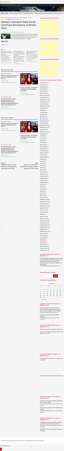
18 (47, 293)
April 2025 (42, 116)
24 (44, 295)
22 (60, 293)
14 (57, 291)
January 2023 (43, 174)
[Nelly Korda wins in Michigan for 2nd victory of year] (32, 56)
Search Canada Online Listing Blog (17, 32)
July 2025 (42, 110)
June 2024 (42, 138)
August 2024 (43, 133)
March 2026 (42, 93)
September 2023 (43, 157)
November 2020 (43, 227)
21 (57, 293)
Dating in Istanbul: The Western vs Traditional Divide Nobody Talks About (29, 89)
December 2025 (43, 99)
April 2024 (42, 142)
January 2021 (43, 223)
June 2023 (42, 163)
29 (60, 295)
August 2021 (43, 208)
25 (47, 295)
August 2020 (43, 233)
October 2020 (43, 229)
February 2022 (43, 197)
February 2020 (43, 246)
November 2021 (43, 201)
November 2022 (43, 178)
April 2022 (42, 193)
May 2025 (42, 114)
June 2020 (42, 237)
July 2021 (42, 210)
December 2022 (43, 176)
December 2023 (43, 150)
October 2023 (43, 155)
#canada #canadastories (5, 17)
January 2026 (43, 97)
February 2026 (43, 95)
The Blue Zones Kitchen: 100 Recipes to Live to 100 (51, 329)
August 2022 (43, 184)
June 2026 (42, 87)
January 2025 (43, 123)
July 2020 (42, 235)
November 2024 (43, 127)
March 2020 (42, 244)
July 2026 (42, 85)
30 (40, 297)
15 (60, 291)
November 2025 (43, 102)
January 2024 (43, 148)
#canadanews (24, 17)
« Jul (42, 299)
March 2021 (42, 218)
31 (44, 297)
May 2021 (42, 214)
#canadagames (12, 17)
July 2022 (42, 186)
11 (47, 291)
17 (44, 293)
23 (40, 295)
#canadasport (29, 17)
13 (53, 291)
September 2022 (43, 182)
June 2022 (42, 189)
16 (40, 293)
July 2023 (42, 161)
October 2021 (43, 203)
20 (53, 293)
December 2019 (43, 250)
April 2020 (42, 242)
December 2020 (43, 225)
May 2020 (42, 239)
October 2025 (43, 104)
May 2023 (42, 165)
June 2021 (42, 212)
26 (50, 295)
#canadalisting (18, 17)
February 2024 (43, 146)
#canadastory (9, 19)
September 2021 (43, 206)
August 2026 (43, 82)
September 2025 (43, 106)
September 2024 (43, 131)
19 (50, 293)
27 (53, 295)
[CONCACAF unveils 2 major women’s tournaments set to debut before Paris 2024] (1, 225)
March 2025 (42, 118)
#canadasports (3, 19)
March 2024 (42, 144)
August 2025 (43, 108)
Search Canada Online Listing (17, 19)
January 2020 (43, 248)
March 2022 (42, 195)
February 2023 (43, 172)
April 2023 (42, 167)
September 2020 (43, 231)
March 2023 (42, 169)
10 (44, 291)
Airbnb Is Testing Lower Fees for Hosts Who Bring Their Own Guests (10, 77)
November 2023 (43, 152)
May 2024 (42, 140)
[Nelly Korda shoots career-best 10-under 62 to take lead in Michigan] (7, 57)
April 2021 (42, 216)
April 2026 (42, 91)
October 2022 (43, 180)
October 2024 (43, 129)
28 (57, 295)
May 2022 (42, 191)
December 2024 (43, 125)
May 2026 (42, 89)
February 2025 (43, 121)
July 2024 (42, 135)
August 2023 (43, 159)
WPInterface (41, 440)
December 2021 (43, 199)
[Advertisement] (49, 28)
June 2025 (42, 112)
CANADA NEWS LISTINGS (32, 10)
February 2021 (43, 220)
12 (50, 291)
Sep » (45, 299)
